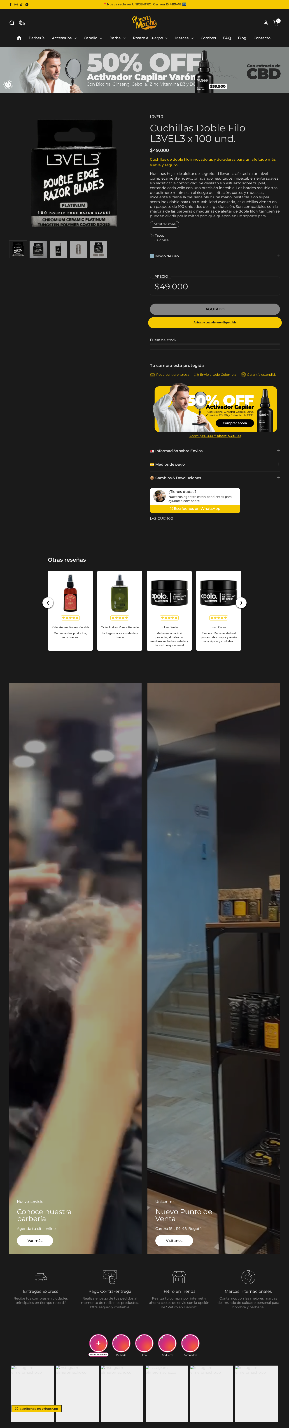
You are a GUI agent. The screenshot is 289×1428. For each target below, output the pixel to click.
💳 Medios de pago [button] (167, 464)
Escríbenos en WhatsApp (38, 1408)
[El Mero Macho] (144, 23)
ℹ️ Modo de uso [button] (164, 256)
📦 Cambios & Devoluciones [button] (175, 478)
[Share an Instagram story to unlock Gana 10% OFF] (98, 1343)
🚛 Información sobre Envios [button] (176, 451)
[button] (12, 23)
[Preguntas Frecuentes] (22, 23)
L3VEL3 (156, 116)
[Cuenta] (266, 23)
